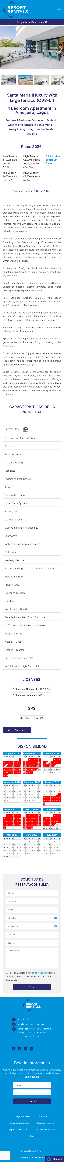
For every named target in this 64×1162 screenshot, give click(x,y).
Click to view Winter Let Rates (53, 160)
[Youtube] (31, 1049)
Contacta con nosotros (45, 1129)
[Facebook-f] (13, 1049)
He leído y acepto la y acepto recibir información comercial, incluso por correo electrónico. (30, 976)
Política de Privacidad (37, 973)
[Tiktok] (19, 1049)
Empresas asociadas (17, 1129)
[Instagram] (25, 1049)
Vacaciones (42, 1116)
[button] (60, 49)
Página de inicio (22, 1116)
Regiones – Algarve (45, 1123)
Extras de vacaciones (19, 1123)
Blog (32, 1136)
